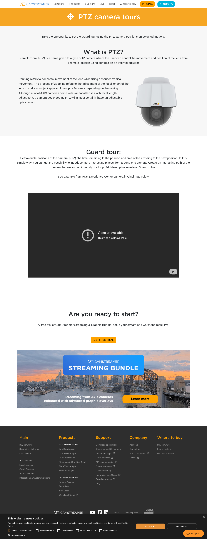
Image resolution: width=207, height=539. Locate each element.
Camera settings (104, 466)
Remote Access (66, 482)
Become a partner (166, 453)
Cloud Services (26, 469)
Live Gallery (25, 453)
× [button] (203, 517)
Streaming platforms (29, 449)
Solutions (59, 4)
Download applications (106, 445)
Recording (64, 486)
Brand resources (104, 479)
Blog (112, 4)
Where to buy (128, 4)
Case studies (102, 470)
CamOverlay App (67, 449)
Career (133, 457)
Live (102, 4)
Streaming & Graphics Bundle (73, 462)
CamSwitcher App (67, 453)
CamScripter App (67, 457)
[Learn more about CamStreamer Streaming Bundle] (103, 379)
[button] (69, 535)
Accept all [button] (150, 526)
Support (90, 4)
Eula (116, 512)
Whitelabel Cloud (67, 495)
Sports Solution (26, 473)
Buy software (25, 445)
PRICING (147, 4)
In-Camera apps (104, 453)
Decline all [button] (181, 526)
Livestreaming (26, 465)
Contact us (135, 449)
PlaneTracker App (67, 466)
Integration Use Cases (106, 475)
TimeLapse (64, 490)
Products (74, 4)
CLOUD (165, 4)
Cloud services (103, 457)
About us (134, 445)
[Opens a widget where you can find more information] (193, 533)
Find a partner (164, 449)
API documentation (105, 462)
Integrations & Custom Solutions (34, 478)
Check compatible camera (108, 449)
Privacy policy (131, 512)
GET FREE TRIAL (104, 340)
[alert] (103, 526)
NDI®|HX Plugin (66, 470)
